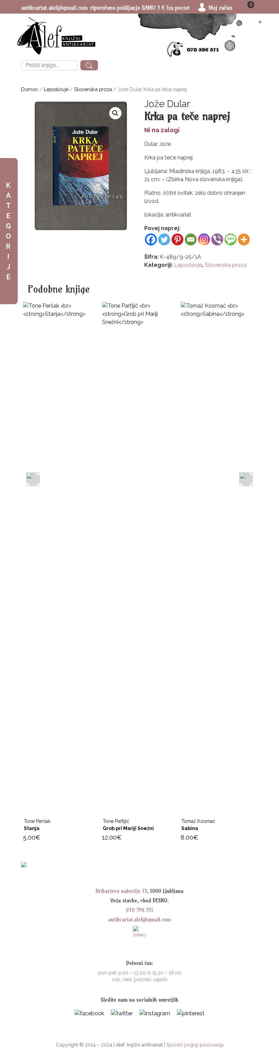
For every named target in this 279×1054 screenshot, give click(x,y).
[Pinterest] (177, 239)
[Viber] (217, 239)
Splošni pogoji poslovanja (195, 1045)
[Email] (191, 239)
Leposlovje (56, 89)
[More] (244, 239)
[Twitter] (164, 239)
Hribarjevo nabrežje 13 (121, 891)
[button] (115, 113)
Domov (29, 89)
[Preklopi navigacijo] (251, 65)
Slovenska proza (93, 89)
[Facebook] (151, 239)
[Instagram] (204, 239)
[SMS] (230, 239)
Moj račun (220, 8)
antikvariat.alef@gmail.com (54, 8)
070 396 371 (139, 910)
